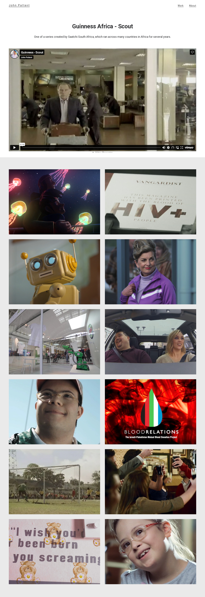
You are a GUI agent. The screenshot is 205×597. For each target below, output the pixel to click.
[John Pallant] (19, 5)
